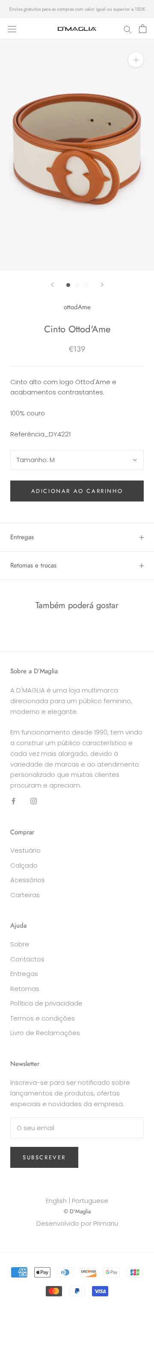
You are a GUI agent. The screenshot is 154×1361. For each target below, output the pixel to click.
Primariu (105, 1223)
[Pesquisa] (127, 28)
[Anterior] (52, 285)
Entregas (22, 537)
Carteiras (25, 894)
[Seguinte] (102, 285)
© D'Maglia (77, 1211)
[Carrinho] (142, 28)
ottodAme (77, 307)
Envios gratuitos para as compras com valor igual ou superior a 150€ (77, 9)
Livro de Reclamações (45, 1032)
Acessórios (27, 879)
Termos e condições (42, 1018)
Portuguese (90, 1200)
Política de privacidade (46, 1003)
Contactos (27, 959)
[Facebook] (13, 801)
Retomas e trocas (33, 565)
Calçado (24, 865)
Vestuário (25, 850)
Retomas (24, 988)
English (56, 1200)
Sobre (19, 944)
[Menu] (12, 28)
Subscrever (44, 1157)
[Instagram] (33, 801)
